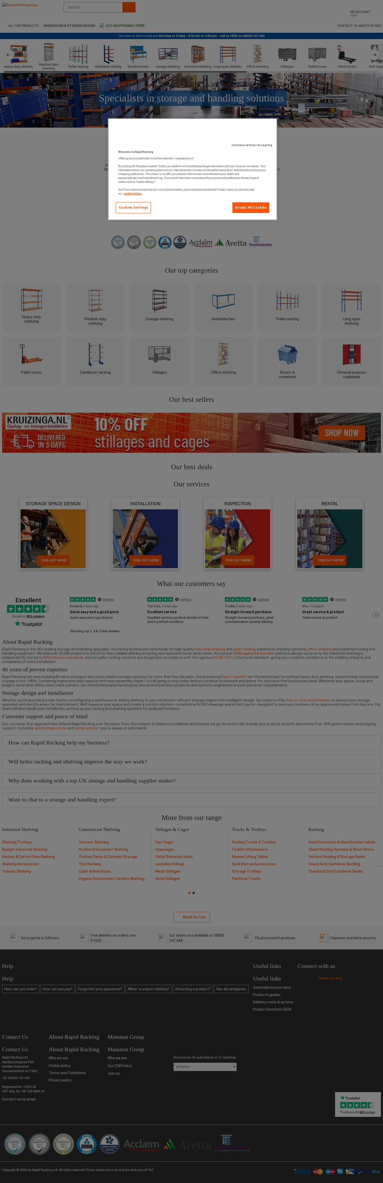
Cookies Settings (133, 207)
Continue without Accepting (252, 145)
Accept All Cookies (251, 207)
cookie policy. (132, 193)
